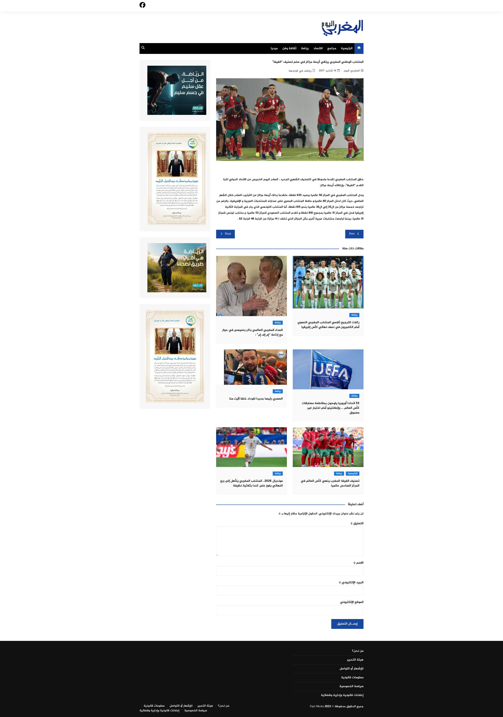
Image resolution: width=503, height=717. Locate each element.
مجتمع (331, 48)
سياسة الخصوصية (351, 686)
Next (228, 234)
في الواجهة (296, 71)
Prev (352, 234)
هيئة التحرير (355, 660)
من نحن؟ (357, 651)
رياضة (305, 48)
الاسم (358, 563)
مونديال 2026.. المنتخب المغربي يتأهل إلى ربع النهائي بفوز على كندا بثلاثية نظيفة (251, 483)
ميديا (274, 48)
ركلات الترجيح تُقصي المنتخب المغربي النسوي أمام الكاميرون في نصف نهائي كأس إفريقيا (328, 325)
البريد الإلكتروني (351, 582)
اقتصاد (318, 48)
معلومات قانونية (352, 677)
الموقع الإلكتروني (351, 602)
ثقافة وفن (289, 48)
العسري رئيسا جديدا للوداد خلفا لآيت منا (256, 398)
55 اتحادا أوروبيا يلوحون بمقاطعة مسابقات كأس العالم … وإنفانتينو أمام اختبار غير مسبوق (330, 408)
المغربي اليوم (352, 71)
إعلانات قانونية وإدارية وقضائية (342, 695)
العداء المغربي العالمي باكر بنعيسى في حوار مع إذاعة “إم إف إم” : (252, 333)
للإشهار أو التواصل (351, 668)
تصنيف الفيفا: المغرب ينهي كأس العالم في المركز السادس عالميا (330, 483)
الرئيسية (346, 48)
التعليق (357, 523)
